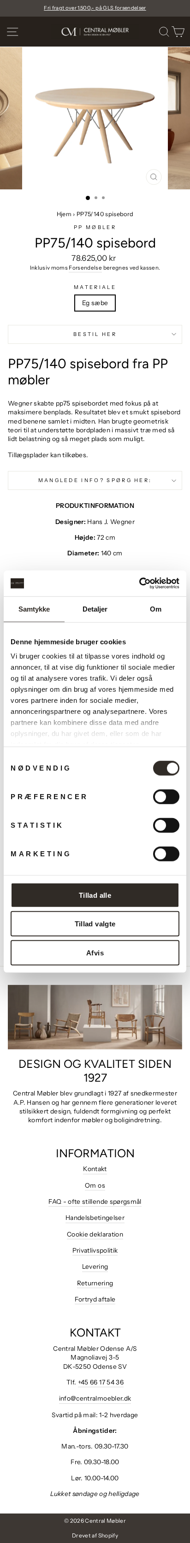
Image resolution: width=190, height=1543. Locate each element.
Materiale (95, 287)
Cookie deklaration (95, 1234)
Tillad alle (95, 895)
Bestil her (95, 334)
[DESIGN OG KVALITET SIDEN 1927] (95, 1017)
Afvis (95, 952)
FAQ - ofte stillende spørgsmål (94, 1201)
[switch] (166, 796)
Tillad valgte (95, 924)
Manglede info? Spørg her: (95, 480)
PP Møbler (95, 227)
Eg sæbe (95, 302)
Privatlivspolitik (95, 1250)
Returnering (95, 1283)
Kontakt (95, 1168)
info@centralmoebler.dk (95, 1398)
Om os (95, 1185)
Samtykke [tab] (34, 608)
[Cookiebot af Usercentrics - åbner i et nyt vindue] (139, 583)
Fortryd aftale (95, 1299)
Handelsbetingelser (95, 1217)
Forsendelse (85, 268)
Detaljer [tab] (95, 608)
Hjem (64, 214)
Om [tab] (155, 608)
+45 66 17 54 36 (101, 1382)
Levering (95, 1266)
